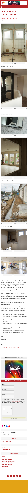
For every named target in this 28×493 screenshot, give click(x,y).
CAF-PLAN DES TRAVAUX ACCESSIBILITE (10, 347)
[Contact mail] (11, 476)
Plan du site (4, 447)
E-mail (4, 394)
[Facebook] (8, 476)
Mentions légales (6, 449)
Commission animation (7, 459)
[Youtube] (20, 476)
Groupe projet (5, 466)
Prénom (4, 389)
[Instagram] (17, 476)
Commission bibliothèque (8, 462)
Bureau (3, 456)
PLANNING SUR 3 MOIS (6, 341)
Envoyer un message (6, 441)
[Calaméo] (14, 476)
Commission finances (7, 464)
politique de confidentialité (16, 401)
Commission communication (8, 461)
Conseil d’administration (7, 457)
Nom (3, 384)
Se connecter (5, 467)
